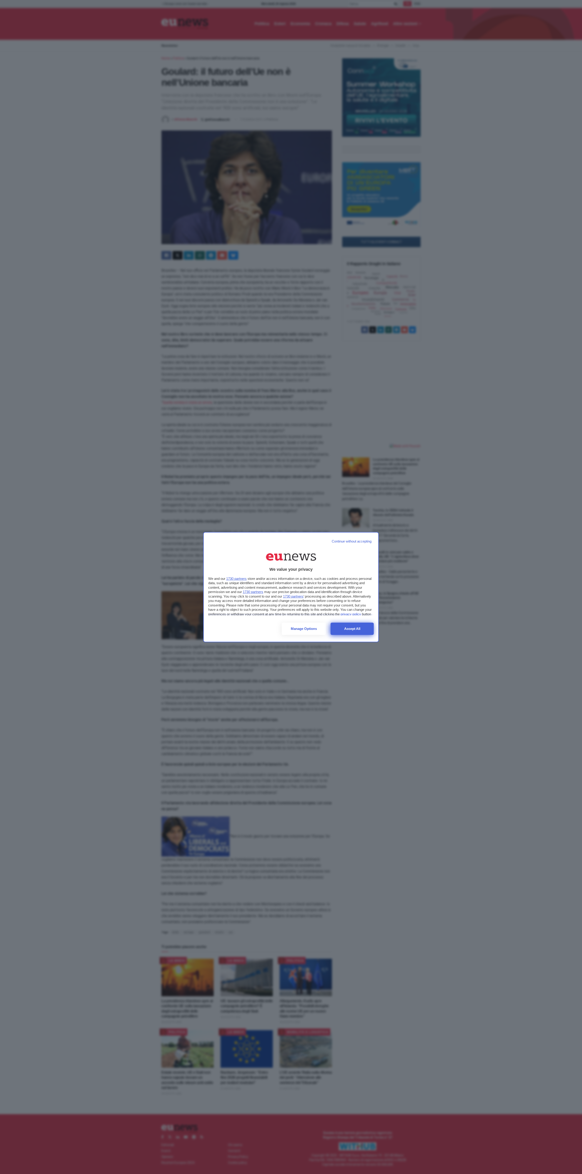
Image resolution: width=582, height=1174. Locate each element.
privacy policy (351, 614)
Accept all (352, 629)
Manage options (304, 629)
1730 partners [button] (236, 579)
